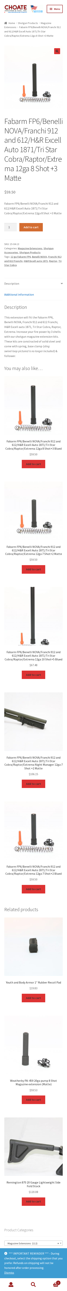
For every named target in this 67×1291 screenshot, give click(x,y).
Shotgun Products (28, 23)
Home (12, 23)
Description (11, 283)
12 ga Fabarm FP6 (21, 256)
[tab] (33, 283)
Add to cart (31, 227)
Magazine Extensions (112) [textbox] (32, 1243)
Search (33, 1284)
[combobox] (33, 1243)
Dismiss (9, 1272)
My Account (11, 1284)
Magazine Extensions (30, 248)
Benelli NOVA (39, 256)
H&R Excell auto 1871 (36, 261)
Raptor (53, 261)
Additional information (19, 294)
